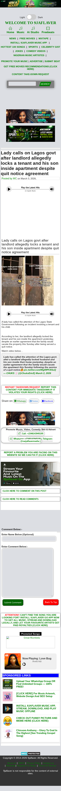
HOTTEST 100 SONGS (13, 47)
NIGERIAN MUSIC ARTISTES (29, 55)
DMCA (21, 763)
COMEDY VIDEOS (35, 51)
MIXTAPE (43, 38)
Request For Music (27, 765)
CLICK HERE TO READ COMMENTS (20, 499)
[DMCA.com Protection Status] (30, 754)
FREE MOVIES (27, 38)
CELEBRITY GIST (50, 47)
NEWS (12, 38)
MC (15, 178)
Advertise (11, 765)
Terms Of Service (47, 765)
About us (12, 763)
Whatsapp (21, 401)
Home (10, 32)
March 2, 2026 (43, 373)
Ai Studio (33, 32)
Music (20, 32)
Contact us (48, 763)
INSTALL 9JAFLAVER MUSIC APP (28, 42)
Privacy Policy (34, 763)
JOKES (19, 51)
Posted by (7, 178)
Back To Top (51, 602)
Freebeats (48, 32)
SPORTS (33, 47)
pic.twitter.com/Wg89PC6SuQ (40, 369)
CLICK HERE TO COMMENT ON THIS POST (24, 491)
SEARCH (45, 84)
